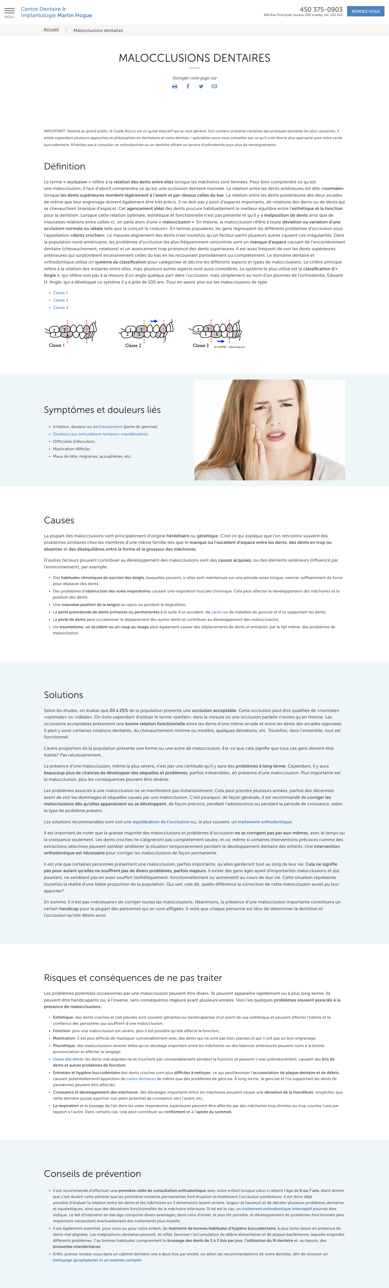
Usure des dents (68, 1059)
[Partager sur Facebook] (188, 87)
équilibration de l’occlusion (161, 821)
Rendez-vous (366, 11)
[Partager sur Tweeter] (201, 87)
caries (216, 612)
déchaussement (108, 427)
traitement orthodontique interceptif (277, 1209)
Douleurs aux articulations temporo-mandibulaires (100, 434)
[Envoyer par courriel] (214, 87)
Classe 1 (60, 293)
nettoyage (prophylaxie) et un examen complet (97, 1260)
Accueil (51, 29)
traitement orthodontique (265, 821)
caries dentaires (141, 1079)
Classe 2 (60, 300)
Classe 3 (60, 308)
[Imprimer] (175, 87)
